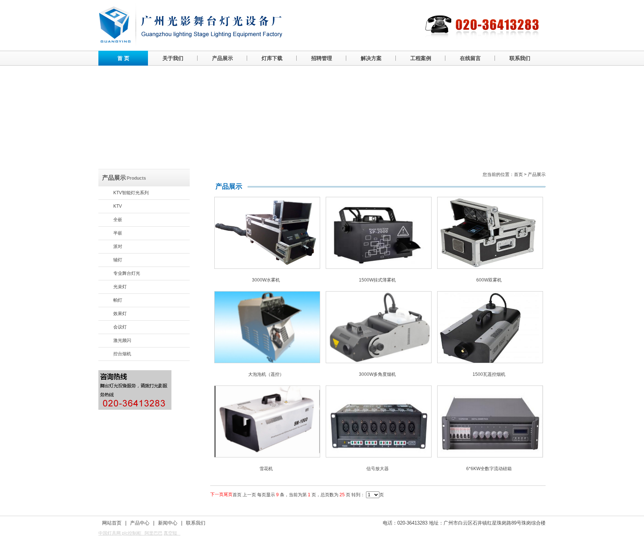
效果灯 (120, 313)
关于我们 (172, 58)
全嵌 (117, 219)
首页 (518, 174)
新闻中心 (167, 523)
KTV (117, 206)
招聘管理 (321, 58)
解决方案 (371, 58)
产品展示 (222, 58)
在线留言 (470, 58)
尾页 (228, 494)
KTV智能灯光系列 (131, 192)
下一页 (217, 494)
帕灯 (117, 300)
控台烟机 (122, 353)
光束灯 (120, 286)
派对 (117, 246)
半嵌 (117, 233)
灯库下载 (272, 58)
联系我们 (519, 58)
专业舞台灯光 (126, 273)
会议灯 (120, 327)
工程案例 (420, 58)
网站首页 (111, 523)
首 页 (123, 58)
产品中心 (139, 523)
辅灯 (117, 259)
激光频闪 (122, 340)
